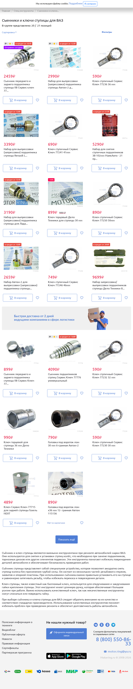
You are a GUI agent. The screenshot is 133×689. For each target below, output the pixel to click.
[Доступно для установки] (76, 656)
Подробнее (76, 3)
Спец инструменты (24, 11)
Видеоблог (9, 629)
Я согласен (90, 3)
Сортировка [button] (8, 32)
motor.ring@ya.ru (119, 651)
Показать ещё (66, 539)
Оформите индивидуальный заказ (69, 634)
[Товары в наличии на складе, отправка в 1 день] (66, 318)
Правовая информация (16, 643)
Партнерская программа (16, 652)
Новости (7, 638)
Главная (6, 11)
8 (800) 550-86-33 (113, 641)
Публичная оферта (13, 634)
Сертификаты (10, 647)
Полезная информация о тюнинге (17, 624)
